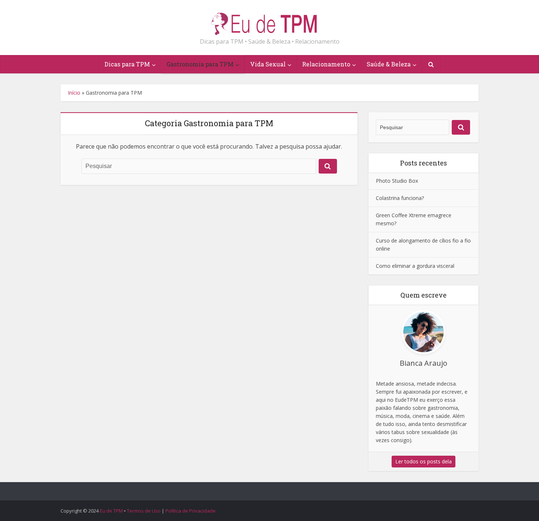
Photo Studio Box (397, 180)
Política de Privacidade (190, 510)
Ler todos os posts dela (423, 461)
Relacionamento (326, 64)
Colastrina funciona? (400, 197)
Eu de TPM (111, 510)
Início (74, 92)
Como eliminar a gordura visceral (415, 265)
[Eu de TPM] (269, 20)
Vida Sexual (268, 64)
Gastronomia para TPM (200, 64)
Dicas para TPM (127, 64)
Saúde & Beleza (389, 64)
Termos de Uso (144, 510)
